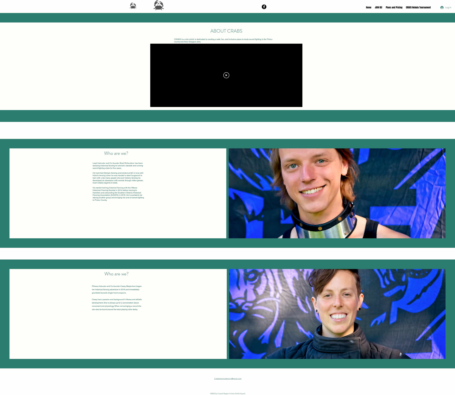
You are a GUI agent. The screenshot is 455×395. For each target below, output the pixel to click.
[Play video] (226, 75)
